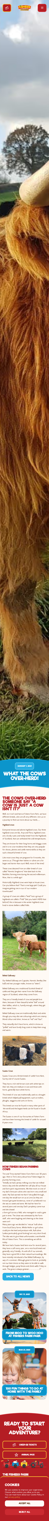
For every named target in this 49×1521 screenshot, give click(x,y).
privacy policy (14, 1497)
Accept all (24, 1503)
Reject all (24, 1512)
